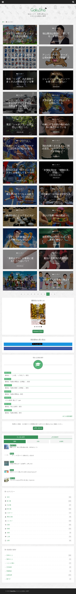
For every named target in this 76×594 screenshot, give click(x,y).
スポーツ (39, 513)
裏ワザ (38, 579)
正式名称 (38, 567)
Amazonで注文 (38, 331)
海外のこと (38, 559)
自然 (39, 533)
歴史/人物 (39, 517)
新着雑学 (55, 437)
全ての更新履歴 (67, 416)
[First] (21, 294)
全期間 (61, 441)
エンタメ (39, 521)
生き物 (39, 505)
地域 (39, 529)
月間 (38, 441)
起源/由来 (38, 575)
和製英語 (38, 571)
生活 (39, 497)
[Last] (54, 294)
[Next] (51, 294)
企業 (39, 540)
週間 (14, 441)
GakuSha (38, 9)
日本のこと (38, 555)
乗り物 (39, 509)
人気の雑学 (21, 437)
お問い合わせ (38, 428)
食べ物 (39, 501)
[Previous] (24, 294)
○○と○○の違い (38, 563)
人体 (39, 536)
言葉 (39, 525)
